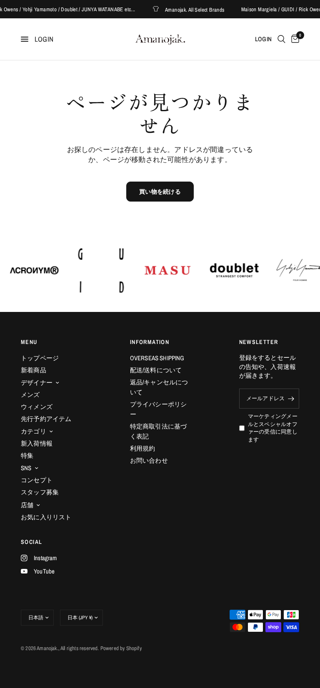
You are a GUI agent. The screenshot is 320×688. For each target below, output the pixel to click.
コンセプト (36, 480)
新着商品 (33, 370)
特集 (27, 455)
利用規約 (142, 448)
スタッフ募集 (40, 492)
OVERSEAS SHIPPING (157, 358)
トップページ (40, 358)
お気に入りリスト (46, 517)
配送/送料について (156, 370)
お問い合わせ (149, 460)
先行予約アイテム (46, 418)
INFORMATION (149, 342)
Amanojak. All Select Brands (185, 9)
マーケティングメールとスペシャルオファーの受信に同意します (273, 428)
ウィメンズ (36, 406)
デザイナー (36, 382)
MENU (29, 342)
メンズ (30, 394)
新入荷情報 (36, 443)
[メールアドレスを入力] (290, 399)
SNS (26, 468)
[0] (293, 39)
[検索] (281, 39)
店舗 (27, 505)
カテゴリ (33, 431)
